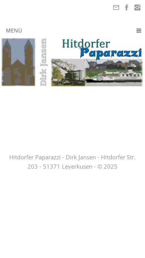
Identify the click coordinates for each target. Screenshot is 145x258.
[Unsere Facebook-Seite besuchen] (127, 7)
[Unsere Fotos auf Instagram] (137, 7)
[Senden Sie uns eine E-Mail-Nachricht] (116, 7)
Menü (14, 30)
